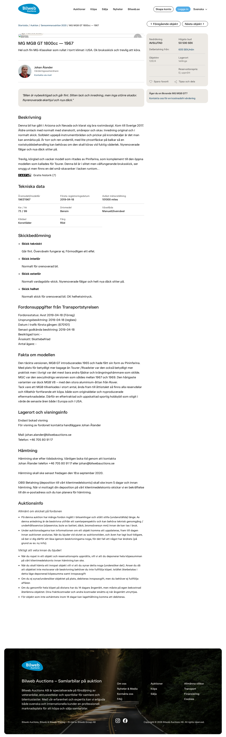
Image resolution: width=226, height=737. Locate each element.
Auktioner (79, 9)
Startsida (23, 25)
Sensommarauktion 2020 (54, 25)
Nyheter (118, 9)
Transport (190, 688)
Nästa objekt (195, 24)
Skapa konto (163, 9)
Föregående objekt (164, 24)
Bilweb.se (134, 9)
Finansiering (191, 693)
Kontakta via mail (43, 75)
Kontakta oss (125, 693)
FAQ (119, 699)
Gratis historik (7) (44, 175)
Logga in (183, 9)
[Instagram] (117, 720)
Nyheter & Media (127, 688)
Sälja (105, 9)
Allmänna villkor (194, 683)
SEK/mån (186, 49)
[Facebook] (125, 720)
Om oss (121, 683)
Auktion (34, 25)
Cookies (189, 699)
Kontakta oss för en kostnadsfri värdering (172, 98)
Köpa (93, 9)
